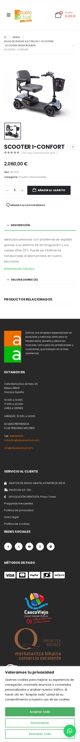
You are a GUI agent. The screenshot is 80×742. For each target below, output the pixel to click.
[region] (40, 704)
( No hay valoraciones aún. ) (39, 153)
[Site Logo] (23, 16)
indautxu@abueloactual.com (21, 440)
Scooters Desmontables (32, 177)
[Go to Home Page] (5, 37)
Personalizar (40, 723)
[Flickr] (51, 546)
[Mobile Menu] (8, 15)
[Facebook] (8, 546)
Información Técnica (19, 269)
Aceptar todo (40, 712)
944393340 (16, 436)
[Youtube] (29, 546)
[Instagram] (40, 546)
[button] (70, 731)
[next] (73, 147)
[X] (19, 546)
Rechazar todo (40, 734)
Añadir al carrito (51, 190)
